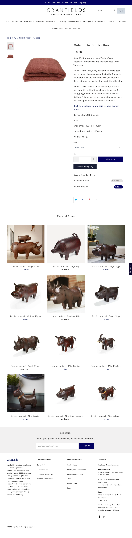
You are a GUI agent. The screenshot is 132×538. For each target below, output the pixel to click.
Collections (57, 28)
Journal (67, 28)
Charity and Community (76, 469)
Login (69, 488)
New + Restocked (14, 21)
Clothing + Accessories (68, 21)
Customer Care (42, 469)
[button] (128, 2)
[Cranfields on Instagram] (104, 517)
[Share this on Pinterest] (89, 200)
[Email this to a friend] (96, 200)
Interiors (28, 21)
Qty (74, 154)
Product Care (72, 483)
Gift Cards (121, 21)
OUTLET (76, 28)
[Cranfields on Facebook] (99, 517)
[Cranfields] (66, 11)
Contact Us (41, 465)
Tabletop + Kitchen (45, 21)
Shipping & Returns (45, 474)
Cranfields (16, 527)
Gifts (110, 21)
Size (75, 142)
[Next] (68, 69)
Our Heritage (72, 465)
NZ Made (99, 21)
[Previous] (20, 69)
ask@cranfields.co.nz (111, 465)
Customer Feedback (75, 474)
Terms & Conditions (45, 479)
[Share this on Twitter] (76, 200)
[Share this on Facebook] (83, 200)
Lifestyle (87, 21)
